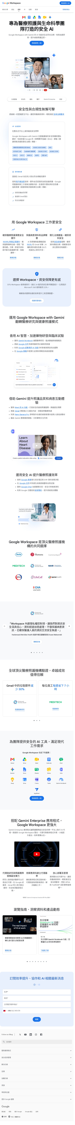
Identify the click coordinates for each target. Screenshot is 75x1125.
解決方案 (5, 9)
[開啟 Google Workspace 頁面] (11, 3)
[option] (14, 99)
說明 (37, 1111)
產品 (12, 9)
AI (24, 9)
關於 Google (18, 1111)
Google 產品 (28, 1111)
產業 (19, 9)
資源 (36, 9)
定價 (30, 9)
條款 (10, 1111)
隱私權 (3, 1111)
